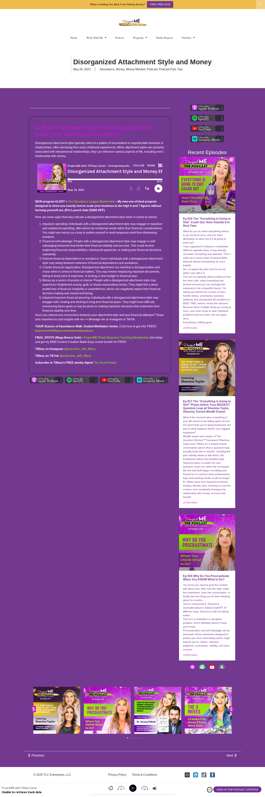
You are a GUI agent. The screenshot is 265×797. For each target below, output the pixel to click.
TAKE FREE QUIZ (160, 4)
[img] (209, 789)
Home (73, 37)
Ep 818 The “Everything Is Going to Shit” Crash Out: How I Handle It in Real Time (207, 222)
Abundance (107, 69)
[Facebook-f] (212, 774)
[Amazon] (222, 667)
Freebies (186, 37)
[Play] (133, 788)
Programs (138, 37)
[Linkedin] (195, 774)
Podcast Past (167, 69)
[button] (34, 709)
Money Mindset (135, 69)
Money (120, 69)
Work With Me (94, 37)
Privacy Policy (117, 774)
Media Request (164, 37)
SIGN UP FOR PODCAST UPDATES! (237, 789)
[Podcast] (192, 667)
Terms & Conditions (144, 774)
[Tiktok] (204, 774)
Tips (180, 69)
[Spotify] (202, 667)
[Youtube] (212, 667)
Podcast (119, 37)
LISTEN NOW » (190, 328)
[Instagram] (187, 774)
